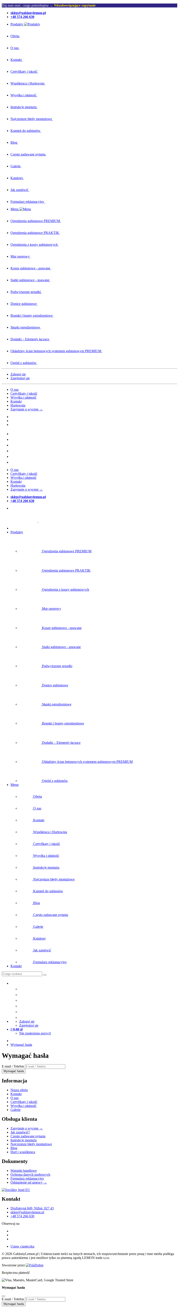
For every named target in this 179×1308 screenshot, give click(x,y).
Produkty (16, 532)
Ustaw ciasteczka (22, 1246)
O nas (14, 389)
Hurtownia (17, 405)
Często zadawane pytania (27, 1136)
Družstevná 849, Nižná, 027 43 (32, 1208)
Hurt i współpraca (22, 1152)
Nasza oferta (19, 1090)
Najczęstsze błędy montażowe (31, 1144)
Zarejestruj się (20, 378)
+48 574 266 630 (22, 1216)
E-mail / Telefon (13, 1066)
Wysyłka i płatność (23, 397)
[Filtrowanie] (44, 975)
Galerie (15, 1110)
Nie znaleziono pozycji (35, 1033)
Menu (14, 785)
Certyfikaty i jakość (23, 393)
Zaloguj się (18, 374)
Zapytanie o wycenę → (26, 409)
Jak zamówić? (20, 1132)
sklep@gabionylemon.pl (27, 1212)
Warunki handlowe (23, 1170)
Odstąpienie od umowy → (28, 1182)
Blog (13, 1148)
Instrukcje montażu (23, 1140)
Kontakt (16, 401)
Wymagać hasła (21, 1044)
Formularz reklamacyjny (27, 1178)
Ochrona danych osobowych (30, 1174)
